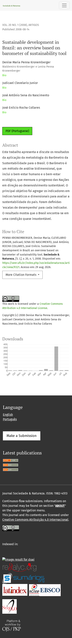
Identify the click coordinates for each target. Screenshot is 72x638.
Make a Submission (22, 436)
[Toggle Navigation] (64, 5)
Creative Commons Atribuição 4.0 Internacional (35, 519)
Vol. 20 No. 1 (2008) (14, 25)
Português (10, 419)
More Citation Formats (21, 275)
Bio (4, 75)
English (8, 414)
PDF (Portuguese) (17, 131)
